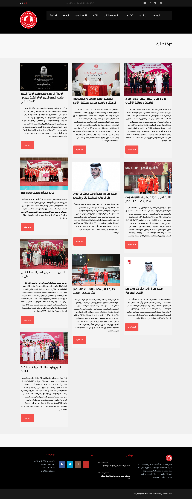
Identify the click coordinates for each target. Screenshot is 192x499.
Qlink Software (167, 494)
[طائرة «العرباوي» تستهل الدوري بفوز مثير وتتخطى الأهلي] (96, 270)
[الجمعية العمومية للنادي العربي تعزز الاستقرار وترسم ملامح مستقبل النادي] (96, 79)
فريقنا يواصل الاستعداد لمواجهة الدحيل (80, 3)
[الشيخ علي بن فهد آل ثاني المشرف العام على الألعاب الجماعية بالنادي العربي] (96, 176)
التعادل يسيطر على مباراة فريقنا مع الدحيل (116, 466)
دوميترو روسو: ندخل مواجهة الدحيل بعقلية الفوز (115, 477)
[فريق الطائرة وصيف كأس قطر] (44, 174)
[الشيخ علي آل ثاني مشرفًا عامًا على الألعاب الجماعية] (148, 271)
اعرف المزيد (27, 145)
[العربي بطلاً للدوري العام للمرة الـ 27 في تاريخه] (44, 254)
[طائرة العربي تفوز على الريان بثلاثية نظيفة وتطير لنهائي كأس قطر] (148, 178)
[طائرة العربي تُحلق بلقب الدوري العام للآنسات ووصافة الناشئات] (148, 79)
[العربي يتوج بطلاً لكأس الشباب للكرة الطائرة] (44, 348)
